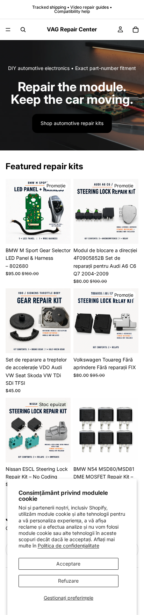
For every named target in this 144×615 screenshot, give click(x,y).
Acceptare (68, 564)
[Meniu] (8, 30)
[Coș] (135, 29)
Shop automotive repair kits (72, 123)
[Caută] (23, 29)
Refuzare (68, 581)
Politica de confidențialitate (68, 545)
